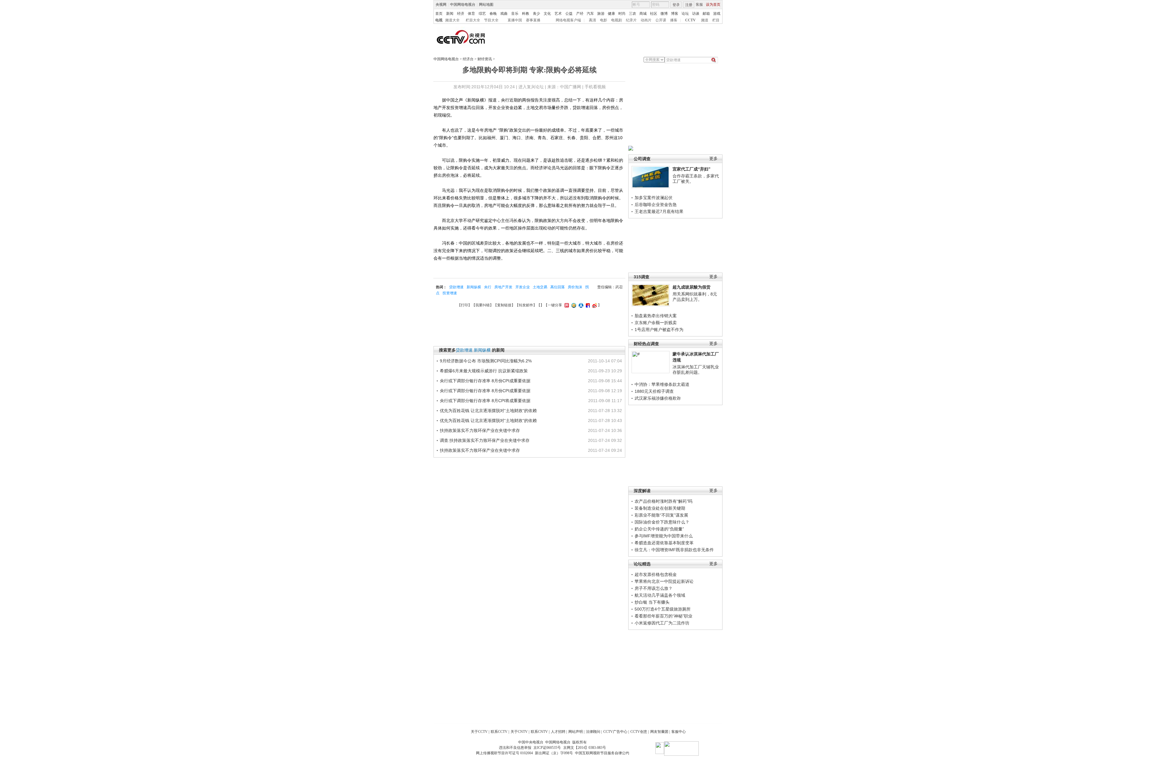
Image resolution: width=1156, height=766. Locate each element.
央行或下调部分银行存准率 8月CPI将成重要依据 (485, 400)
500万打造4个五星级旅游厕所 (663, 609)
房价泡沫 (575, 287)
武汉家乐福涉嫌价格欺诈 (658, 398)
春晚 (493, 13)
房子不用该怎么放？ (654, 588)
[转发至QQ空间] (573, 305)
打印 (464, 305)
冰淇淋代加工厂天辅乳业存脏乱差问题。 (696, 369)
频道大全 (452, 20)
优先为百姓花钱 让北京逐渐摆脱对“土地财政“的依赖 (488, 410)
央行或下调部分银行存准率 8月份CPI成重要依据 (485, 380)
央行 (487, 287)
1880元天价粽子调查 (654, 391)
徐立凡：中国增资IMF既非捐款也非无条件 (674, 549)
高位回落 (557, 287)
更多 (713, 158)
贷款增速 (456, 287)
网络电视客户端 (568, 20)
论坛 (685, 13)
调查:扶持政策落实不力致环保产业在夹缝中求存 (485, 440)
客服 (699, 4)
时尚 (622, 13)
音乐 (514, 13)
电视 (439, 20)
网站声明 (575, 732)
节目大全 (491, 20)
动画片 (646, 20)
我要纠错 (482, 305)
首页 (439, 13)
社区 (653, 13)
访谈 (695, 13)
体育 (471, 13)
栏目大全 (473, 20)
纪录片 (631, 20)
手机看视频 (595, 86)
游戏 (716, 13)
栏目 (715, 20)
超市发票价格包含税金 (656, 574)
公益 (569, 13)
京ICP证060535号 (547, 748)
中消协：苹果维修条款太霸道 (662, 384)
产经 (579, 13)
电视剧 (616, 20)
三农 (632, 13)
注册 (688, 5)
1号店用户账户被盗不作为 (659, 329)
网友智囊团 (659, 732)
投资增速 (450, 293)
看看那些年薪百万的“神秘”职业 (663, 616)
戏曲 (504, 13)
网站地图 (486, 4)
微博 (664, 13)
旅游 (600, 13)
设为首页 (713, 4)
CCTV (690, 20)
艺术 (558, 13)
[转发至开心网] (566, 305)
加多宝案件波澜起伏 (654, 197)
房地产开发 (503, 287)
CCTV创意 (638, 732)
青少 (536, 13)
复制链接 (504, 305)
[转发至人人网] (580, 305)
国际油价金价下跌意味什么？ (662, 522)
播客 (673, 20)
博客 (674, 13)
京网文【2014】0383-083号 (584, 748)
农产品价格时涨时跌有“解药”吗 (663, 501)
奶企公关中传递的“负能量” (659, 529)
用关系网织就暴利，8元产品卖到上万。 (695, 297)
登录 (676, 5)
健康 (611, 13)
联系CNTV (539, 732)
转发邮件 (526, 305)
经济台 (468, 59)
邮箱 (706, 13)
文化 (547, 13)
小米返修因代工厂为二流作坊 (662, 623)
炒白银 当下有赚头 (652, 602)
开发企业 (522, 287)
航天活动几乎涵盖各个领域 (660, 595)
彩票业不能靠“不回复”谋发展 (661, 515)
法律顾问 (593, 732)
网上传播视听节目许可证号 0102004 (504, 753)
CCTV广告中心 (615, 732)
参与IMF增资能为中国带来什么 (664, 535)
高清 (592, 20)
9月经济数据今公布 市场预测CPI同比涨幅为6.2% (486, 360)
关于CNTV (519, 732)
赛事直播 (533, 20)
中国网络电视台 (462, 4)
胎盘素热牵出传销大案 (656, 315)
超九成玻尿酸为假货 (691, 287)
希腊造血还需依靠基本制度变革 (664, 542)
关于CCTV (479, 732)
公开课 (660, 20)
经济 (460, 13)
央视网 (441, 4)
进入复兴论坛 (531, 86)
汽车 (590, 13)
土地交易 (540, 287)
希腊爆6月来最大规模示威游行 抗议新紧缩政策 (484, 370)
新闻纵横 (474, 287)
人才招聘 (558, 732)
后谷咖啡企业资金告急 (656, 204)
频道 (704, 20)
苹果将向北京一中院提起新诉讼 (664, 581)
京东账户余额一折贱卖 (656, 322)
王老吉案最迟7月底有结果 (659, 211)
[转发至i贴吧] (587, 305)
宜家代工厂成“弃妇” (691, 169)
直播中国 (515, 20)
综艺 (482, 13)
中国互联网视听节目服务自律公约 (602, 753)
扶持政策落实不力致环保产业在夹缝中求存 (480, 430)
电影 (603, 20)
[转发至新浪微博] (594, 305)
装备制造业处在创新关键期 (660, 508)
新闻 (449, 13)
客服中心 (678, 732)
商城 (643, 13)
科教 (525, 13)
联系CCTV (499, 732)
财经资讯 (484, 59)
